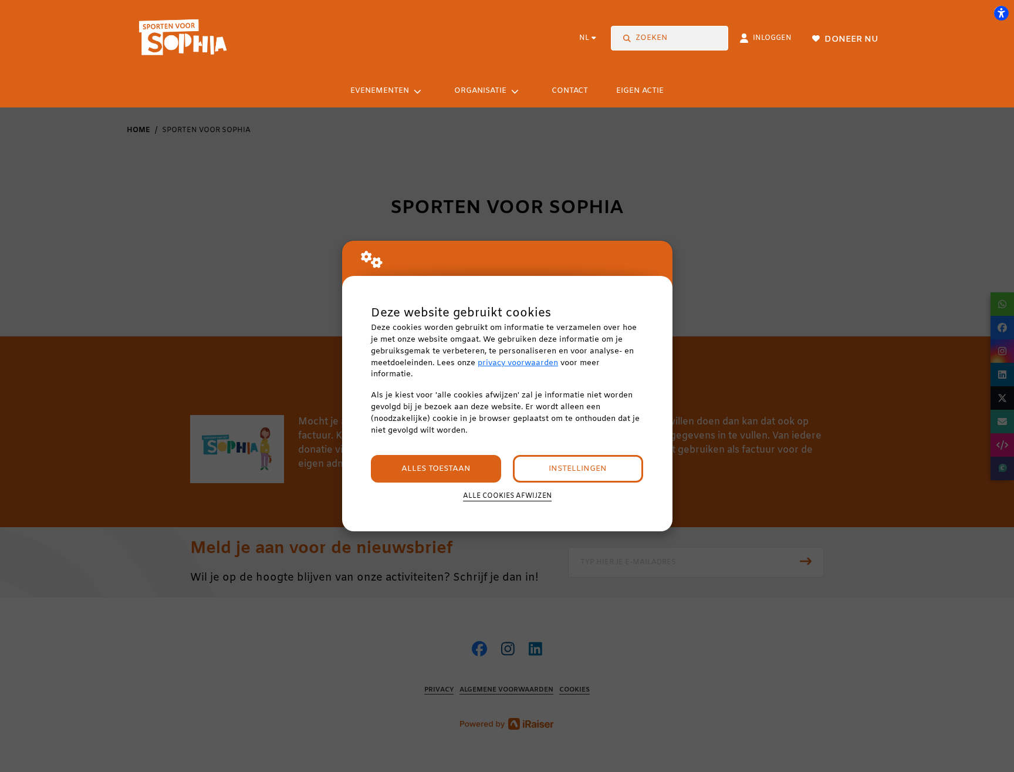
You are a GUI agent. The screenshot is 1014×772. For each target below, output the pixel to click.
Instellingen (578, 469)
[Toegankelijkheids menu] (1001, 13)
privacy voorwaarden (518, 363)
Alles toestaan (436, 469)
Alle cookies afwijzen (507, 496)
